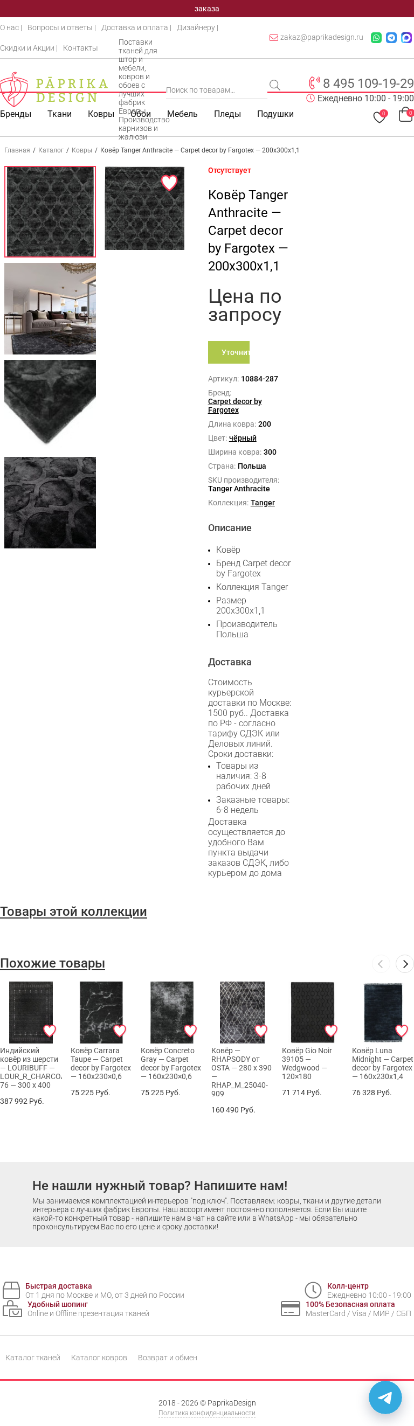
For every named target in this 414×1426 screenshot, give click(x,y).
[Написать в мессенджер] (385, 1397)
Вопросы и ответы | (61, 27)
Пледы (227, 114)
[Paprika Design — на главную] (54, 89)
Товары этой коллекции (73, 911)
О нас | (11, 27)
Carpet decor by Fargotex (235, 405)
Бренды (15, 114)
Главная (17, 150)
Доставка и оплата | (136, 27)
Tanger (263, 502)
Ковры (101, 114)
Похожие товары (52, 963)
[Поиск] (276, 86)
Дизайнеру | (197, 27)
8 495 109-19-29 (368, 83)
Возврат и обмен (167, 1357)
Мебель (182, 114)
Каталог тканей (32, 1357)
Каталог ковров (99, 1357)
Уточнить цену (236, 356)
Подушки (275, 114)
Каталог (51, 150)
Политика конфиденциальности (207, 1413)
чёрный (243, 438)
